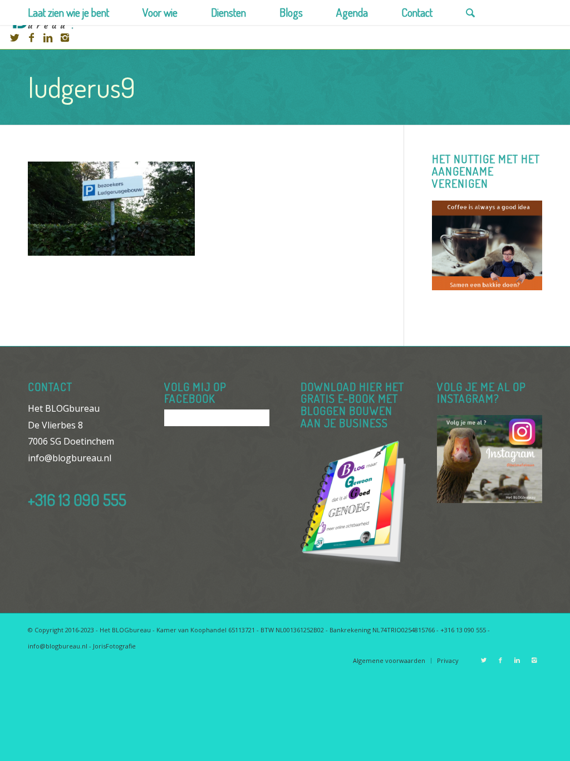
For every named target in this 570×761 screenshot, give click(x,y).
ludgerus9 (81, 87)
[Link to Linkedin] (48, 37)
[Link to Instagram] (64, 37)
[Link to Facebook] (31, 37)
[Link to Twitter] (14, 37)
